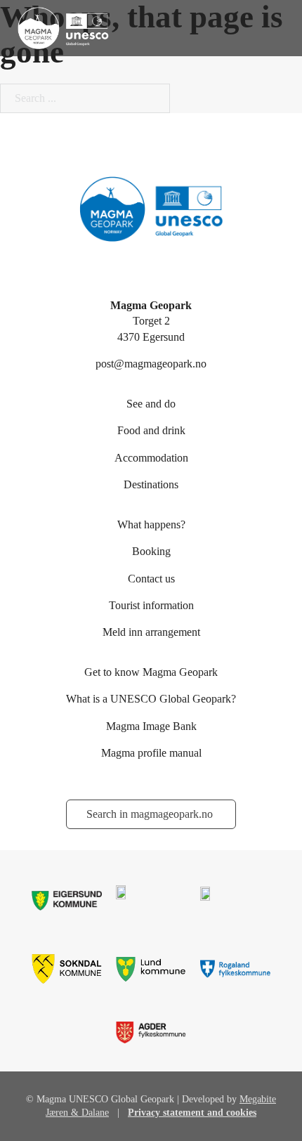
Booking (151, 551)
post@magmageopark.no (151, 364)
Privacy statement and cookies (192, 1112)
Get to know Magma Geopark (151, 672)
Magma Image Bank (151, 726)
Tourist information (151, 605)
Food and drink (151, 430)
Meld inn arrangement (151, 632)
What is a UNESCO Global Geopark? (151, 699)
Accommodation (151, 458)
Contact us (151, 579)
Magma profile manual (151, 753)
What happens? (151, 524)
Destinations (151, 484)
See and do (151, 404)
